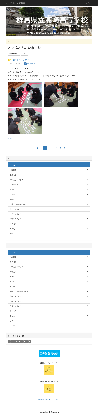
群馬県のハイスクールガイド (49, 399)
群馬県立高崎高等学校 (20, 3)
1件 (24, 53)
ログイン (88, 3)
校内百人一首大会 (20, 59)
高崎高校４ (31, 63)
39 (10, 139)
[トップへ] (49, 21)
